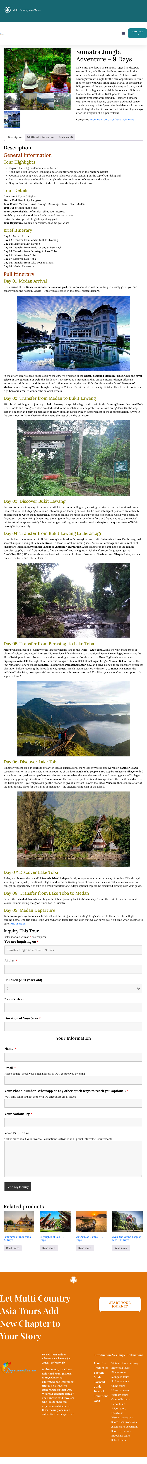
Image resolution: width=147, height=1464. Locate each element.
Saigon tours (118, 1408)
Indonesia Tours (99, 119)
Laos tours (117, 1413)
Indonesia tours (120, 1367)
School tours (118, 1440)
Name (10, 1048)
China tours (118, 1385)
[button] (123, 33)
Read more (12, 1248)
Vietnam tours (119, 1394)
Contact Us (101, 1368)
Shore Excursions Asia (124, 1422)
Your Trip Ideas (16, 1133)
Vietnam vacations (122, 1417)
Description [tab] (15, 137)
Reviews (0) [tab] (66, 137)
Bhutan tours (118, 1372)
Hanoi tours (118, 1404)
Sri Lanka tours (120, 1381)
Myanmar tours (120, 1390)
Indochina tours (120, 1435)
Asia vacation (18, 923)
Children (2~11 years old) (23, 980)
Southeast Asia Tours (122, 119)
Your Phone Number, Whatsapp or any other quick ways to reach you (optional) (66, 1091)
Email (10, 1068)
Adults (10, 961)
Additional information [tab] (40, 137)
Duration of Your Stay (22, 1018)
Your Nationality (18, 1114)
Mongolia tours (120, 1376)
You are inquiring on (21, 941)
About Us (100, 1363)
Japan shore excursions (124, 1426)
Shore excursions (121, 1431)
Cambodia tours (120, 1399)
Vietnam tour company (124, 1363)
